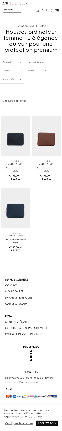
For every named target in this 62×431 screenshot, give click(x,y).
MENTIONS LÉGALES (17, 321)
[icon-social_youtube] (31, 357)
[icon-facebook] (31, 351)
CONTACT (11, 285)
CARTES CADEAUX (16, 303)
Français (8, 9)
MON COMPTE (14, 291)
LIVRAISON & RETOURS (18, 297)
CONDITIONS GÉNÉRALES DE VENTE (26, 327)
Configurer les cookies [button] (19, 423)
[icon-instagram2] (31, 354)
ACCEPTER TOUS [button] (47, 423)
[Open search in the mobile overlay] (37, 11)
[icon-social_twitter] (31, 360)
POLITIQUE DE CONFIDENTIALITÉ (24, 334)
